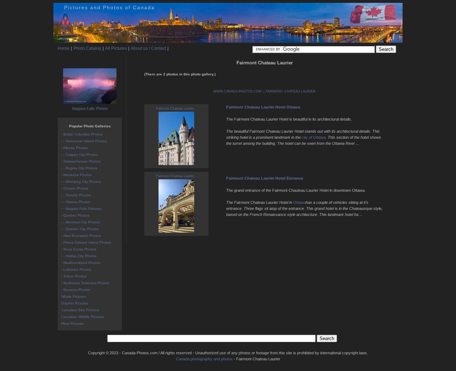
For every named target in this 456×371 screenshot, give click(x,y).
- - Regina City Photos (79, 168)
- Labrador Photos (76, 269)
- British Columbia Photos (82, 134)
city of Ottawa (314, 137)
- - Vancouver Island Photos (84, 141)
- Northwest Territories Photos (85, 283)
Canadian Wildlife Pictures (82, 317)
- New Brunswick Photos (81, 236)
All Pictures (116, 48)
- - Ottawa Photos (75, 202)
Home (63, 48)
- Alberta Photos (74, 148)
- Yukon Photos (74, 276)
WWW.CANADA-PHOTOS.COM (237, 91)
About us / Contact (148, 48)
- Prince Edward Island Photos (86, 242)
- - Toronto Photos (76, 195)
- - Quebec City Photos (80, 229)
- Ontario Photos (74, 188)
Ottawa (299, 202)
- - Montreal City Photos (80, 222)
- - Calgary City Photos (79, 155)
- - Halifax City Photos (79, 256)
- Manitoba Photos (76, 175)
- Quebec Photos (75, 215)
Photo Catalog (87, 48)
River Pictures (72, 323)
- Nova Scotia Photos (78, 249)
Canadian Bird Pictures (80, 310)
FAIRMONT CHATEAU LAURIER (291, 91)
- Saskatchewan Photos (80, 161)
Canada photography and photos (204, 359)
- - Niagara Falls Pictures (81, 209)
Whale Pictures (73, 296)
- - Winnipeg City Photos (81, 182)
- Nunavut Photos (75, 290)
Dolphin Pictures (74, 303)
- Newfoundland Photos (80, 263)
